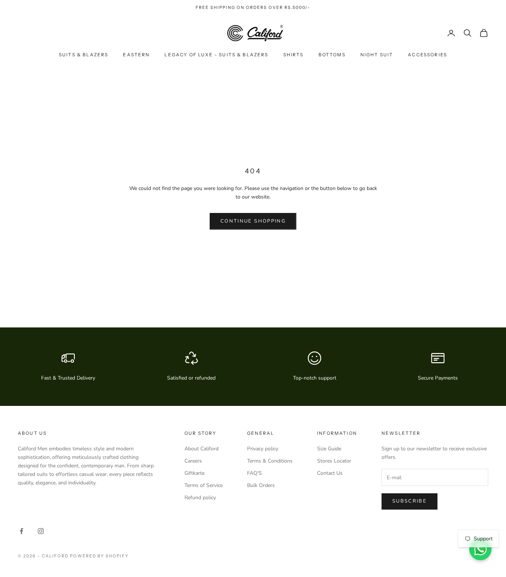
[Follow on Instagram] (40, 531)
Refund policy (200, 497)
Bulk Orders (261, 485)
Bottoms (332, 54)
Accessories (427, 54)
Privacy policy (262, 448)
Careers (193, 460)
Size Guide (329, 448)
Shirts (293, 54)
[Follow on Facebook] (21, 531)
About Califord (201, 448)
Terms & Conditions (270, 460)
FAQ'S (254, 473)
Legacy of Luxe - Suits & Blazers (216, 54)
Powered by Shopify (99, 555)
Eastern (136, 54)
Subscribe (409, 501)
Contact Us (330, 473)
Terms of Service (203, 485)
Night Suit (376, 54)
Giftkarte (194, 473)
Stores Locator (334, 460)
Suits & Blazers (83, 54)
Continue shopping (253, 221)
